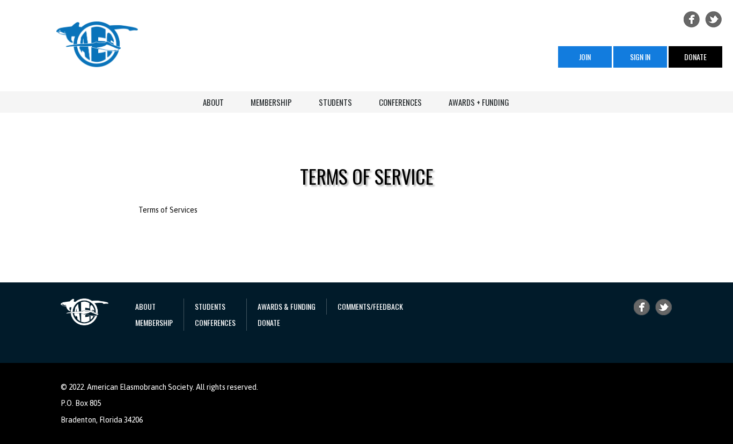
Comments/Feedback (370, 306)
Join (585, 56)
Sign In (640, 56)
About (213, 102)
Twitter (713, 19)
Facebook (691, 19)
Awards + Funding (479, 102)
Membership (271, 102)
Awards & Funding (287, 306)
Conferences (400, 102)
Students (335, 102)
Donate (695, 56)
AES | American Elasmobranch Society (97, 44)
